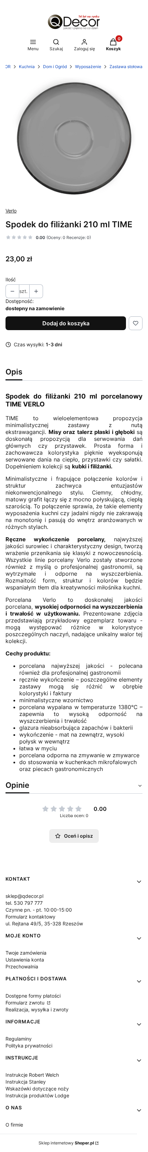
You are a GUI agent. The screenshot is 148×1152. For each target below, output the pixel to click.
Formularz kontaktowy (30, 917)
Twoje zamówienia (26, 953)
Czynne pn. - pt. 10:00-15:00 (39, 910)
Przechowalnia (22, 966)
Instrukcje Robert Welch (32, 1075)
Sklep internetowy (66, 1142)
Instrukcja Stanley (26, 1082)
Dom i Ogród (55, 66)
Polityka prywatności (29, 1045)
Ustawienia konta (25, 960)
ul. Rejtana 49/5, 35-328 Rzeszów (44, 923)
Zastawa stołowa (125, 66)
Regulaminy (19, 1039)
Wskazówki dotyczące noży (37, 1088)
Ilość (11, 279)
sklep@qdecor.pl (24, 896)
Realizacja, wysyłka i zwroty (37, 1009)
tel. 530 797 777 (24, 903)
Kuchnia (27, 66)
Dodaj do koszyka (65, 323)
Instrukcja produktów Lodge (37, 1095)
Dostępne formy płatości (33, 996)
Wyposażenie (88, 66)
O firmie (14, 1125)
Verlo (11, 211)
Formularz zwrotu (26, 1003)
